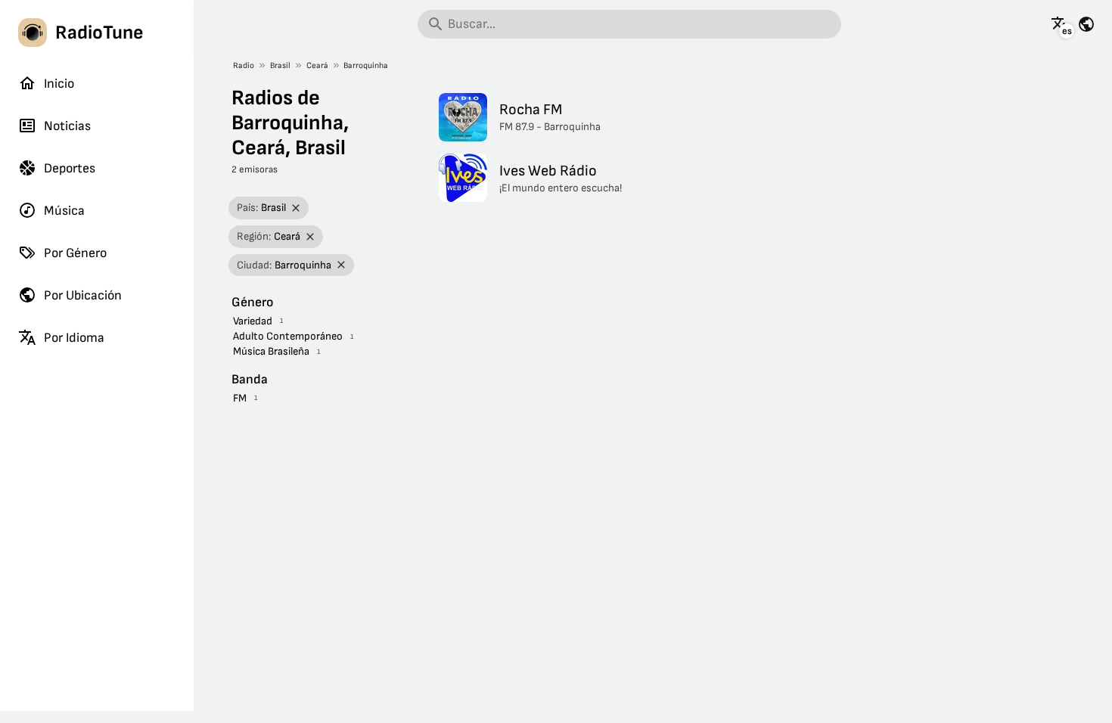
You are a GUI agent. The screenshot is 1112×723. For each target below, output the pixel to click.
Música (64, 211)
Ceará (317, 65)
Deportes (69, 168)
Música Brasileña (271, 351)
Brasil (280, 65)
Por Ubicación (83, 295)
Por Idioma (74, 338)
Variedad (252, 321)
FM (240, 398)
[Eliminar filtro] (296, 208)
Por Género (75, 253)
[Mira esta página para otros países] (1086, 24)
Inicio (59, 84)
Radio (243, 65)
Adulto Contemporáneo (288, 336)
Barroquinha (365, 65)
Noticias (67, 126)
